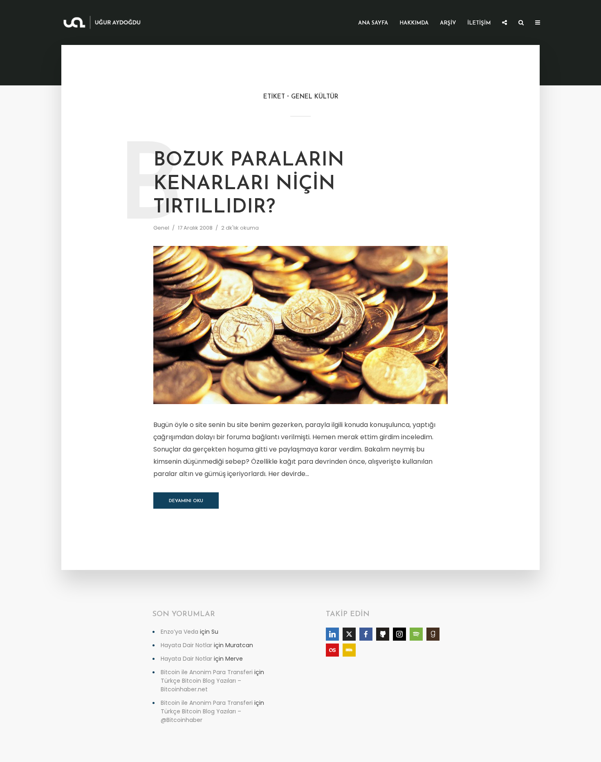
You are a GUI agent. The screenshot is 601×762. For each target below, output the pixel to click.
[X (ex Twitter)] (349, 634)
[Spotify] (416, 634)
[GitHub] (382, 634)
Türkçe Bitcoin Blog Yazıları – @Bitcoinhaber (201, 715)
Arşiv (448, 23)
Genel (161, 228)
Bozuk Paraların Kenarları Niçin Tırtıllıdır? (248, 184)
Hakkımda (413, 23)
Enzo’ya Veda (179, 632)
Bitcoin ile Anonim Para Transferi (207, 672)
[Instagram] (399, 634)
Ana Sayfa (373, 23)
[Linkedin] (332, 634)
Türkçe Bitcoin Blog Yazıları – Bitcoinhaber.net (201, 685)
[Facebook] (365, 634)
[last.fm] (332, 650)
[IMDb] (349, 650)
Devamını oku (186, 501)
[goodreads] (433, 634)
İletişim (479, 23)
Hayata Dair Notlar (186, 645)
